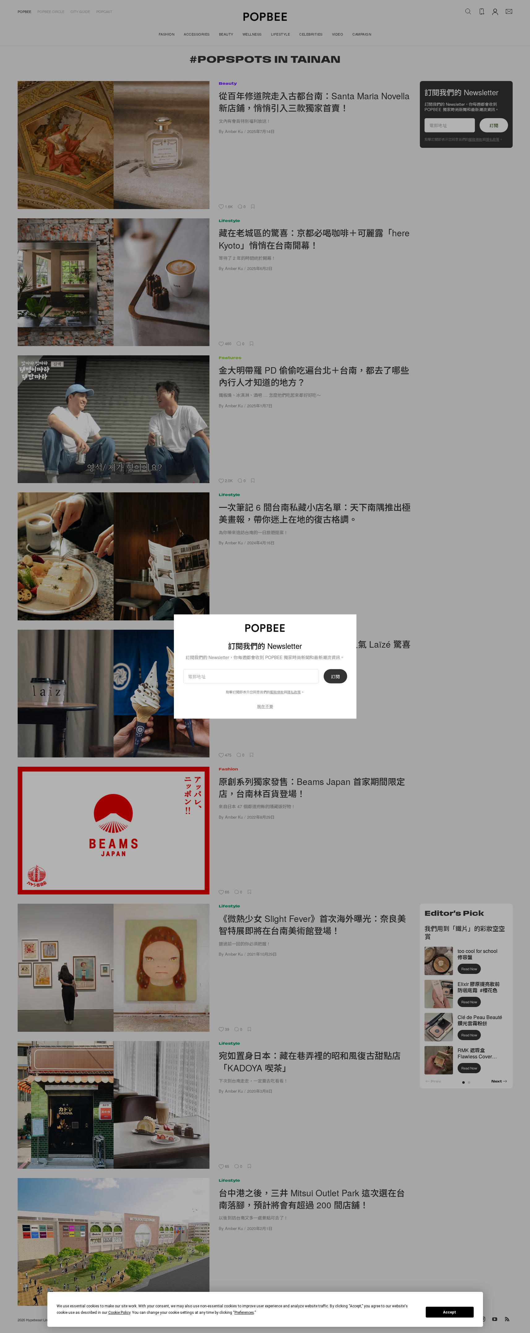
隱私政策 (294, 691)
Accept (449, 1312)
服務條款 (277, 691)
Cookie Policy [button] (119, 1312)
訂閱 (335, 676)
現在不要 (265, 706)
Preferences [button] (244, 1312)
